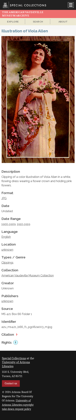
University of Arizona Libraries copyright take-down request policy (18, 405)
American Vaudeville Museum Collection (27, 275)
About (63, 21)
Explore (13, 21)
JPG (4, 198)
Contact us (11, 383)
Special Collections (14, 358)
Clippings (7, 262)
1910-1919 (23, 224)
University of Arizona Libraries (16, 364)
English (6, 236)
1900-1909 (8, 224)
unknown (7, 249)
